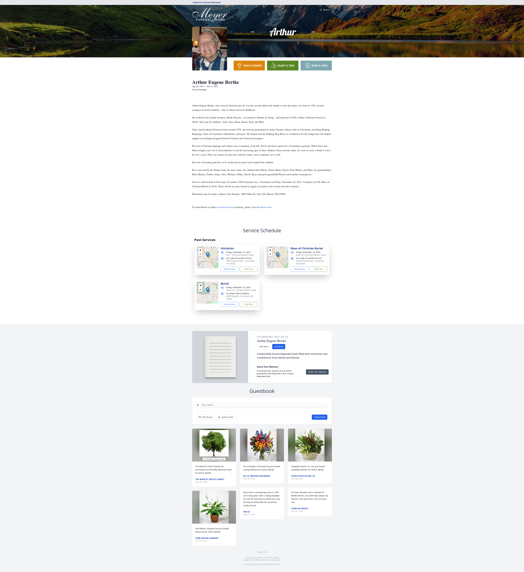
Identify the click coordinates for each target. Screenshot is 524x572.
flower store (266, 207)
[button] (207, 254)
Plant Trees (248, 269)
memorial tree (225, 207)
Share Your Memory (317, 372)
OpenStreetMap (265, 564)
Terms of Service (269, 560)
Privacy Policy (254, 560)
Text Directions (229, 269)
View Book (263, 346)
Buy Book (279, 346)
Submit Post (319, 417)
